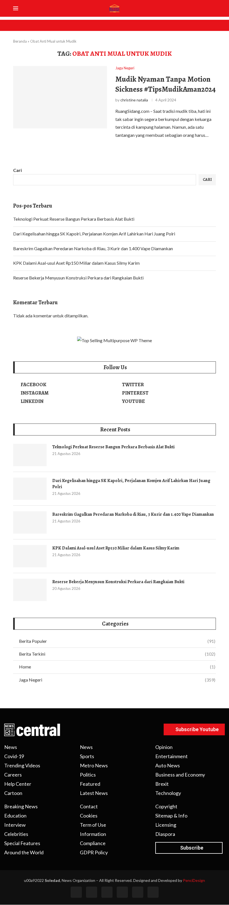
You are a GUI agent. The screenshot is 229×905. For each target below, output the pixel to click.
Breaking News (21, 806)
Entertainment (171, 756)
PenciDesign (194, 880)
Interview (15, 824)
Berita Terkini (117, 653)
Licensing (165, 824)
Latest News (94, 792)
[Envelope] (153, 892)
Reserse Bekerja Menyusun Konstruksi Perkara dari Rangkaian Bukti (78, 277)
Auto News (167, 765)
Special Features (22, 843)
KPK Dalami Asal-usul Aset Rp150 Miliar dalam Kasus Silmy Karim (76, 263)
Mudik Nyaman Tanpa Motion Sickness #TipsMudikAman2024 (165, 84)
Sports (87, 756)
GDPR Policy (94, 852)
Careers (13, 774)
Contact (89, 806)
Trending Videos (22, 765)
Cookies (88, 815)
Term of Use (93, 824)
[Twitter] (91, 892)
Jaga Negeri (117, 679)
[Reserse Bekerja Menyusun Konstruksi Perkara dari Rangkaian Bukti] (30, 590)
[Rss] (137, 892)
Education (15, 815)
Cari (17, 170)
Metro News (94, 765)
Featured (90, 783)
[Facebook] (76, 892)
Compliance (93, 843)
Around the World (24, 852)
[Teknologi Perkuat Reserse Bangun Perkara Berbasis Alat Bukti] (30, 455)
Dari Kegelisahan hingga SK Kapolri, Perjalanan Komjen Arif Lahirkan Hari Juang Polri (94, 233)
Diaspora (165, 833)
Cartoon (13, 792)
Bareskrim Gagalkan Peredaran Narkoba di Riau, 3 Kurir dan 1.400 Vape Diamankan (93, 248)
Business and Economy (180, 774)
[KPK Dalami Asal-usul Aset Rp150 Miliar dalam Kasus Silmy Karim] (30, 556)
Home (117, 666)
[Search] (214, 8)
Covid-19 (14, 756)
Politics (88, 774)
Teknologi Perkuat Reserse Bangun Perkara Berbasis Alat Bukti (73, 219)
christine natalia (134, 100)
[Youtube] (122, 892)
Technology (168, 792)
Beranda (20, 41)
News (10, 747)
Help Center (17, 783)
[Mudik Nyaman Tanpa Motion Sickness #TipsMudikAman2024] (60, 97)
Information (93, 833)
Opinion (164, 747)
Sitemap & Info (171, 815)
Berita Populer (117, 641)
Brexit (162, 783)
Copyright (166, 806)
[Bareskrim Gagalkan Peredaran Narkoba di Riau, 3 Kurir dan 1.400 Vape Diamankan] (30, 522)
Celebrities (16, 833)
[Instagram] (107, 892)
